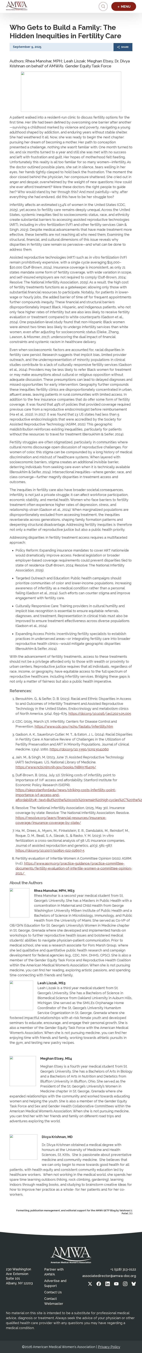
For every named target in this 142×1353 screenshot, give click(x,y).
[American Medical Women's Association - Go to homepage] (71, 1255)
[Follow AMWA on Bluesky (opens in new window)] (134, 1285)
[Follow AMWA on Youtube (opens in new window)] (116, 1285)
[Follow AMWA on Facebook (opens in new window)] (99, 1285)
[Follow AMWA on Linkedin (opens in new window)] (107, 1285)
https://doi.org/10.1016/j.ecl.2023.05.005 (99, 714)
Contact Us (53, 1292)
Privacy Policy (109, 1347)
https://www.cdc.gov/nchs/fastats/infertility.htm (74, 726)
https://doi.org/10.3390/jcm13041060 (79, 749)
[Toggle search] (103, 6)
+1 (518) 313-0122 (123, 1269)
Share (125, 47)
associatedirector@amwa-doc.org (109, 1276)
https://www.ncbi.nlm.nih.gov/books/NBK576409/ (56, 767)
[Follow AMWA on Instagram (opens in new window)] (125, 1285)
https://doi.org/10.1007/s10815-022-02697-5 (50, 850)
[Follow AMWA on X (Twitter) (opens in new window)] (90, 1285)
